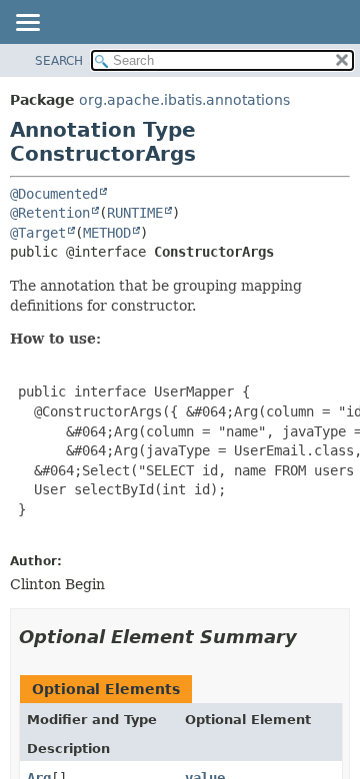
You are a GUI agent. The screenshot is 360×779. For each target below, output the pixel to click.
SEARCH (59, 61)
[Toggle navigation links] (27, 24)
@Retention (50, 213)
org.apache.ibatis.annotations (184, 100)
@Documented (54, 194)
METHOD (107, 233)
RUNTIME (135, 213)
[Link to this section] (311, 636)
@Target (38, 233)
